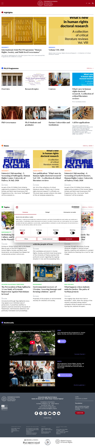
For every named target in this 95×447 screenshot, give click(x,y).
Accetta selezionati (47, 239)
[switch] (39, 233)
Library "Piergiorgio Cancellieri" (62, 431)
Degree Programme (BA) (46, 428)
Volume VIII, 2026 (56, 49)
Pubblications (29, 431)
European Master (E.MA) (46, 431)
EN (89, 3)
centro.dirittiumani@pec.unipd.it (47, 408)
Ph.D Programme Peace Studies (32, 429)
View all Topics (87, 207)
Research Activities (30, 430)
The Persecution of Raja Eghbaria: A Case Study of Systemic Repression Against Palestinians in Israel (16, 290)
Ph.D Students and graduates (33, 123)
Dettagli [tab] (47, 212)
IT (86, 3)
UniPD (77, 397)
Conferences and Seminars (31, 433)
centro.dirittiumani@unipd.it (47, 407)
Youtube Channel (79, 354)
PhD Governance (8, 122)
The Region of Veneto (60, 430)
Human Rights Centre (15, 428)
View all (89, 68)
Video (63, 341)
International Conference (31, 434)
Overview (5, 89)
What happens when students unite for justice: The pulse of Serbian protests (77, 289)
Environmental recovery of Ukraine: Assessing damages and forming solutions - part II (47, 289)
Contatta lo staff (81, 398)
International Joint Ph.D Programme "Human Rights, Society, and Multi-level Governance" (21, 50)
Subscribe (80, 413)
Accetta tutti (69, 239)
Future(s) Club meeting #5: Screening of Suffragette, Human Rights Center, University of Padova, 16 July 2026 (15, 177)
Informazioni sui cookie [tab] (70, 212)
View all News (87, 145)
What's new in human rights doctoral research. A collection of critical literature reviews (82, 94)
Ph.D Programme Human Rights (32, 428)
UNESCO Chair (14, 429)
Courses (52, 89)
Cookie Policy (47, 417)
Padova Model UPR (45, 433)
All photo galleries (79, 385)
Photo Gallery (66, 375)
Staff (12, 431)
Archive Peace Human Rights (62, 429)
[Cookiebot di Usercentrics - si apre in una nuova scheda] (72, 207)
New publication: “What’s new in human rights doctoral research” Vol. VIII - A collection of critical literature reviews (47, 177)
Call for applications (81, 122)
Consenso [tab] (25, 212)
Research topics (32, 89)
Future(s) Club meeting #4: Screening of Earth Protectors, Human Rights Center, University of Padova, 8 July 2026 (78, 177)
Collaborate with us (15, 430)
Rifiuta (26, 239)
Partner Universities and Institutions (59, 123)
